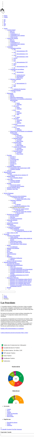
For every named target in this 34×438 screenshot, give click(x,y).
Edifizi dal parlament (12, 220)
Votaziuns (9, 173)
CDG (14, 52)
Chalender (19, 104)
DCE (14, 110)
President (12, 32)
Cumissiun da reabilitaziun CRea (21, 206)
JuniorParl (9, 425)
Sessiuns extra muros (18, 197)
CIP (14, 68)
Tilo (11, 221)
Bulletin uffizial (11, 176)
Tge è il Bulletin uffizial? (16, 177)
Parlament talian (17, 142)
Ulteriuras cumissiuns (15, 79)
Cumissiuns (10, 46)
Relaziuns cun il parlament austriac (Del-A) (21, 280)
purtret (18, 121)
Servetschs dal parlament (13, 214)
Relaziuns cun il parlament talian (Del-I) (20, 283)
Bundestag (16, 134)
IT (4, 22)
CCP (14, 201)
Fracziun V (13, 156)
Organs (5, 28)
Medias (9, 245)
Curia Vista (10, 179)
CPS (14, 65)
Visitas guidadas (14, 237)
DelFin (12, 94)
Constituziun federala (18, 230)
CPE (14, 49)
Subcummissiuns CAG (22, 53)
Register (9, 287)
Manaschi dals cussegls (9, 172)
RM (5, 24)
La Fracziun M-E (14, 159)
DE (5, 19)
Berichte (18, 204)
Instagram (19, 429)
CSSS (14, 55)
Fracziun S (12, 158)
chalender (18, 122)
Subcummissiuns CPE (22, 51)
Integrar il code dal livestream (14, 261)
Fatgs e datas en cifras (12, 232)
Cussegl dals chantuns (12, 38)
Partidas (12, 165)
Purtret (18, 103)
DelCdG (12, 96)
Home (5, 296)
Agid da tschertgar (11, 253)
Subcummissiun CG (21, 83)
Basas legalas (19, 137)
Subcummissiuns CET (22, 62)
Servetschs (6, 234)
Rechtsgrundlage (20, 125)
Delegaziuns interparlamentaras (15, 265)
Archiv (8, 194)
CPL (14, 91)
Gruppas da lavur (20, 75)
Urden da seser (14, 37)
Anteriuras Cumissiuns (15, 200)
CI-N (14, 84)
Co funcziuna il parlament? (13, 227)
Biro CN (12, 31)
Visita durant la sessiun (16, 241)
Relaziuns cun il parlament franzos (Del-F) (20, 282)
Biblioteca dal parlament (13, 248)
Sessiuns (9, 183)
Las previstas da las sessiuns (17, 186)
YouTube (14, 429)
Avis (8, 255)
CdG (14, 73)
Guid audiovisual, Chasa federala (18, 244)
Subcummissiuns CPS (21, 66)
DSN (14, 203)
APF (14, 101)
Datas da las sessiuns (15, 184)
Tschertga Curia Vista (12, 189)
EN (5, 25)
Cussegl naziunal (11, 30)
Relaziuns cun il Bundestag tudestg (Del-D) (21, 279)
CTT (14, 59)
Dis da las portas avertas (16, 242)
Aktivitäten (19, 120)
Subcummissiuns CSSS (22, 56)
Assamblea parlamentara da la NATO (19, 275)
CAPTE (15, 58)
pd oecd (15, 124)
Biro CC (12, 39)
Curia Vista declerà (15, 182)
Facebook (9, 429)
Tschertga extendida (15, 169)
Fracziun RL (13, 161)
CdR (14, 86)
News (8, 251)
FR (4, 21)
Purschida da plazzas (12, 422)
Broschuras (13, 225)
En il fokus (9, 252)
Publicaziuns (19, 77)
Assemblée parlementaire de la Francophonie (21, 269)
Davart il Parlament (8, 193)
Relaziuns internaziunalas (10, 262)
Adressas (9, 170)
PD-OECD (13, 276)
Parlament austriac (17, 151)
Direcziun (12, 217)
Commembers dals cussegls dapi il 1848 (20, 168)
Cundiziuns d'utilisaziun (16, 258)
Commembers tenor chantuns (17, 35)
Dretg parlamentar (14, 228)
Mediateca (9, 256)
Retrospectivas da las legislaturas (18, 196)
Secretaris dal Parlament (16, 218)
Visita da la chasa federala (13, 235)
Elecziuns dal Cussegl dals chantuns (22, 211)
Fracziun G (13, 162)
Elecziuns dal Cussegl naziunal (21, 208)
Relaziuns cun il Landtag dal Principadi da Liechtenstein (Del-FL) (20, 285)
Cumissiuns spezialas (15, 90)
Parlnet (5, 15)
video (17, 114)
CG (14, 82)
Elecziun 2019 (20, 210)
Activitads (19, 135)
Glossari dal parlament (12, 222)
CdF (14, 70)
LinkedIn (4, 429)
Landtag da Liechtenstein (19, 146)
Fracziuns (9, 155)
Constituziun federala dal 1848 (24, 231)
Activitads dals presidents (13, 263)
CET (14, 61)
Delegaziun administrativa (16, 97)
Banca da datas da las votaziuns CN (19, 175)
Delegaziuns (10, 93)
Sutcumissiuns (20, 72)
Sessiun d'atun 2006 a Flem (23, 199)
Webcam (12, 259)
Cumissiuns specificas (15, 48)
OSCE (15, 127)
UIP (14, 115)
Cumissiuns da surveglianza (17, 69)
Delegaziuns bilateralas (12, 277)
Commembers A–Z (15, 34)
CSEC (15, 63)
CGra (14, 80)
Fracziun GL (13, 163)
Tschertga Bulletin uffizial (13, 187)
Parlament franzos (17, 138)
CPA (11, 87)
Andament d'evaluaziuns (19, 89)
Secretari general (14, 215)
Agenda (9, 249)
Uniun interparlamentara (16, 268)
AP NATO (16, 118)
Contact (6, 17)
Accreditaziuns (14, 246)
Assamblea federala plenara (14, 166)
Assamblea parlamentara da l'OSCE (19, 270)
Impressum (9, 415)
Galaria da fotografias (12, 413)
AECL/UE (16, 106)
